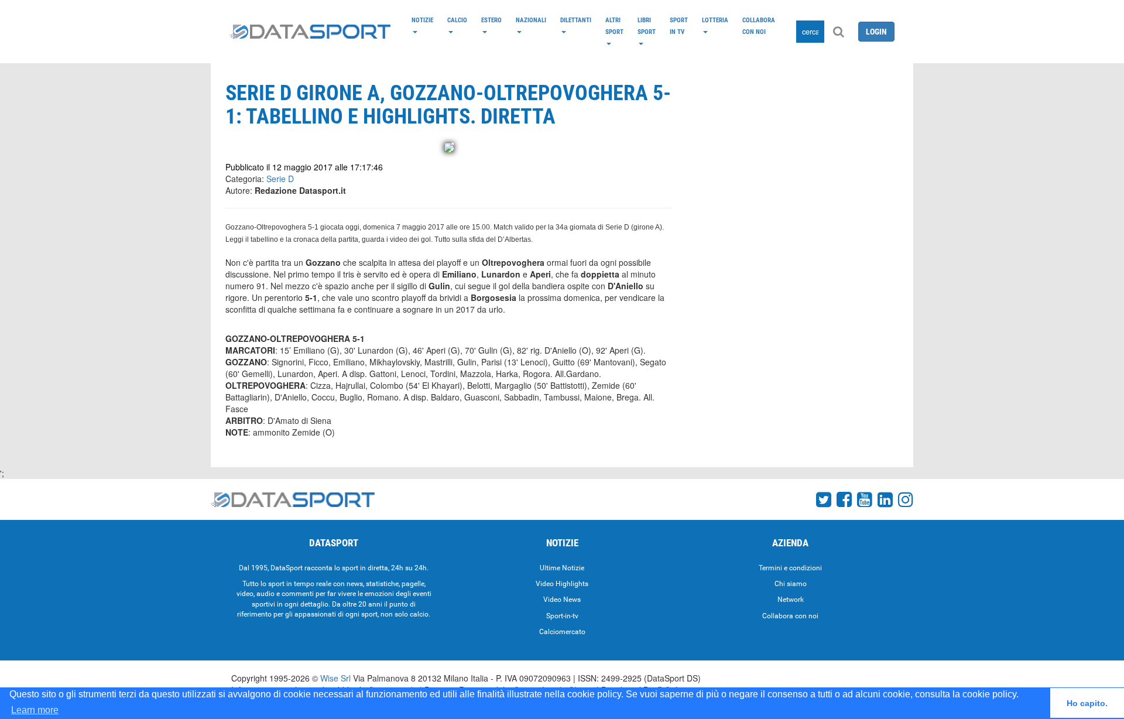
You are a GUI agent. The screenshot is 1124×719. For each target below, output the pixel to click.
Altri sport (614, 26)
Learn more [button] (35, 710)
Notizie (422, 20)
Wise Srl (335, 678)
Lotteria (715, 20)
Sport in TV (679, 26)
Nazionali (531, 20)
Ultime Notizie (562, 568)
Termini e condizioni (790, 568)
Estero (491, 20)
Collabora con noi (758, 26)
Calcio (457, 20)
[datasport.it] (309, 32)
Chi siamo (791, 584)
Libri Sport (647, 26)
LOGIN (876, 31)
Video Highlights (562, 584)
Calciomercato (562, 632)
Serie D (280, 178)
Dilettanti (575, 20)
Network (790, 599)
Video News (562, 599)
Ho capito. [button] (1087, 703)
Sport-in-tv (562, 616)
